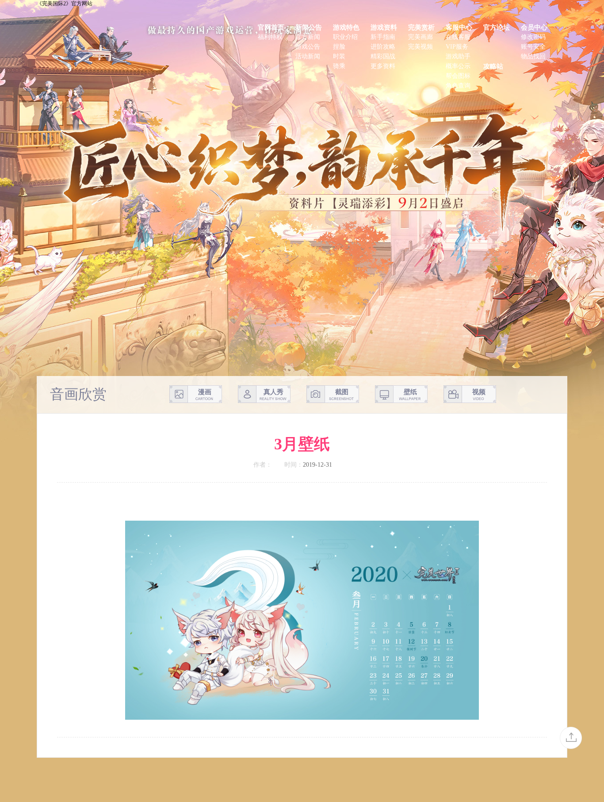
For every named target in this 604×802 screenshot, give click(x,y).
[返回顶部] (571, 738)
